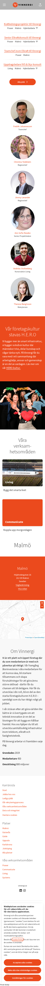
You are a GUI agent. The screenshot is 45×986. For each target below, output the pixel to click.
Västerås (6, 832)
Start (4, 790)
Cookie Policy (17, 939)
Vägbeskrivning (22, 585)
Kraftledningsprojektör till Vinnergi (22, 24)
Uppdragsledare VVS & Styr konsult (22, 64)
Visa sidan (22, 588)
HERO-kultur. (13, 368)
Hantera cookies (9, 815)
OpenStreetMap (39, 637)
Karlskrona (7, 844)
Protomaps (28, 637)
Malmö (5, 828)
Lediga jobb (7, 798)
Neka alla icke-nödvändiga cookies (22, 970)
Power (5, 865)
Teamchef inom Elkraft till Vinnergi (22, 51)
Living (5, 873)
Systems (6, 877)
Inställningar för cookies (22, 978)
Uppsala (6, 840)
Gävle (4, 836)
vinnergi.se (22, 885)
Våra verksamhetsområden (14, 806)
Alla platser (7, 852)
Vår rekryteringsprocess (13, 802)
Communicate (8, 869)
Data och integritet (11, 810)
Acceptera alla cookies (22, 962)
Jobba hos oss (8, 794)
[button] (40, 4)
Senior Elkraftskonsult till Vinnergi (22, 37)
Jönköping (7, 848)
